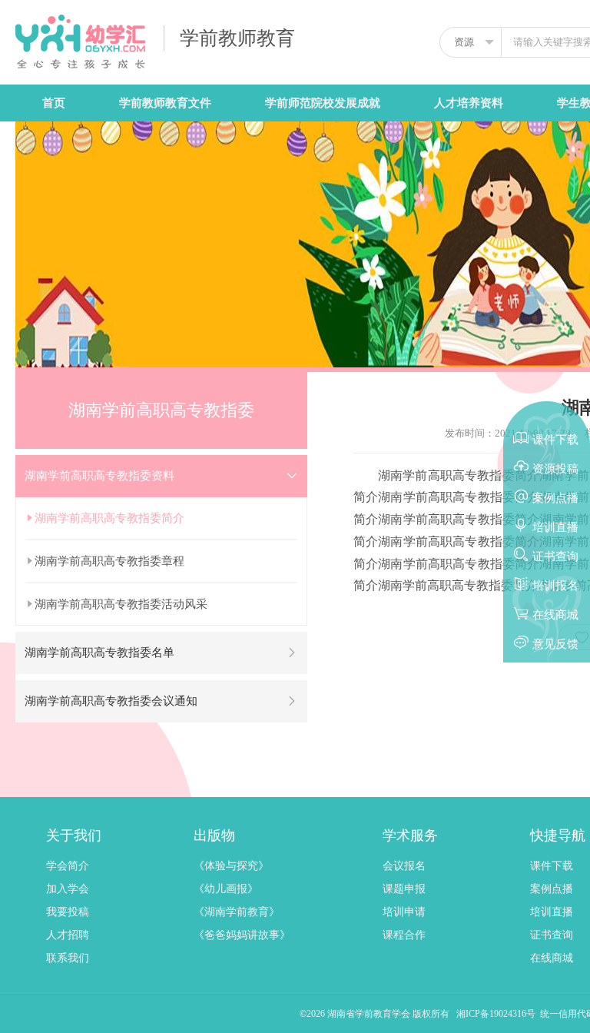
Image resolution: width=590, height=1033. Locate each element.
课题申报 (404, 889)
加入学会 (67, 889)
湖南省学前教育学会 (370, 1013)
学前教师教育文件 (165, 103)
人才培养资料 (468, 103)
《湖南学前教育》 (237, 912)
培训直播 (551, 912)
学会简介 (67, 866)
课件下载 (551, 866)
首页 (53, 103)
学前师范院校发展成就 (322, 103)
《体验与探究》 (231, 866)
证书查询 (551, 935)
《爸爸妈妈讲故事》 (242, 935)
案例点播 (551, 889)
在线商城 (551, 958)
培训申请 (404, 912)
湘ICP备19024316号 (495, 1013)
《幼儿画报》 (226, 889)
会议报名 (404, 866)
